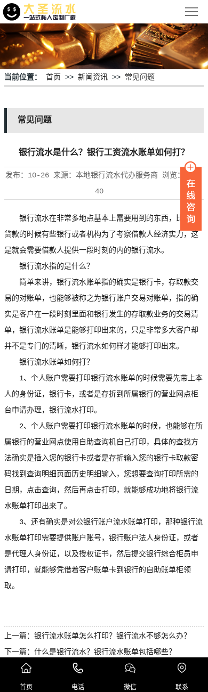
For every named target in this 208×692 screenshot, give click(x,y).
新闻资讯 (93, 77)
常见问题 (140, 77)
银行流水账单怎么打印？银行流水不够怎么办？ (112, 636)
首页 (53, 77)
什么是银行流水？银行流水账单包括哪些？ (105, 652)
